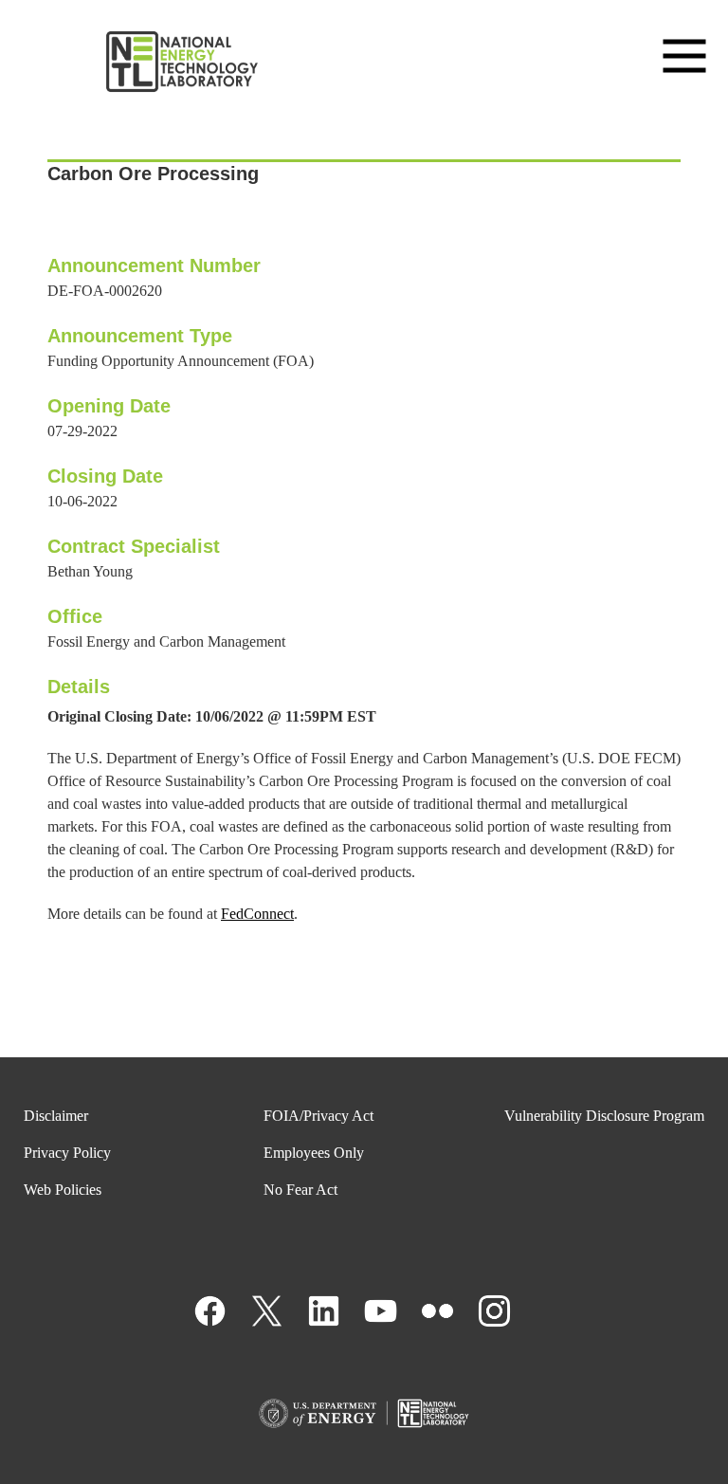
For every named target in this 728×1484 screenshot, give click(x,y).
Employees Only (314, 1153)
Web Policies (62, 1190)
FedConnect (257, 914)
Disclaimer (56, 1116)
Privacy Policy (67, 1153)
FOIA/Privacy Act (318, 1116)
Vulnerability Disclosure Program (604, 1116)
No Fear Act (300, 1190)
